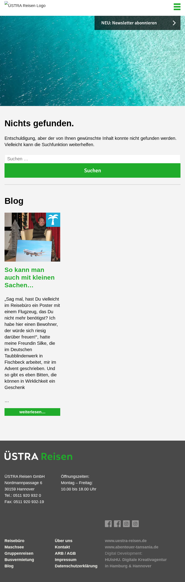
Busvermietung (19, 559)
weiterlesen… (32, 412)
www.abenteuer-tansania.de (131, 547)
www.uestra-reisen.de (126, 540)
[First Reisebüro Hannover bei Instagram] (126, 525)
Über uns (63, 540)
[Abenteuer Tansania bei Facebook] (117, 525)
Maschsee (14, 547)
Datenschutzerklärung (76, 566)
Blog (9, 566)
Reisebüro (14, 540)
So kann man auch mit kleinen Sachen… (30, 277)
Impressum (65, 559)
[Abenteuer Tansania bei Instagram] (135, 525)
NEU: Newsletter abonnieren (129, 23)
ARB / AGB (65, 553)
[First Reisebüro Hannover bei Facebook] (108, 525)
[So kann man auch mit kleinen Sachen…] (32, 237)
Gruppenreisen (19, 553)
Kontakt (62, 547)
